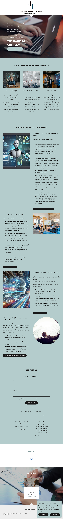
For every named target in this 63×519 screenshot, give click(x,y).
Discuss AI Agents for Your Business (43, 209)
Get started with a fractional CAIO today (14, 355)
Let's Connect (31, 402)
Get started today (15, 49)
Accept (55, 514)
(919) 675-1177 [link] (31, 511)
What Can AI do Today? (40, 312)
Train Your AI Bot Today (10, 267)
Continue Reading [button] (31, 496)
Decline (43, 514)
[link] (31, 7)
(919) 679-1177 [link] (21, 429)
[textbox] (31, 381)
